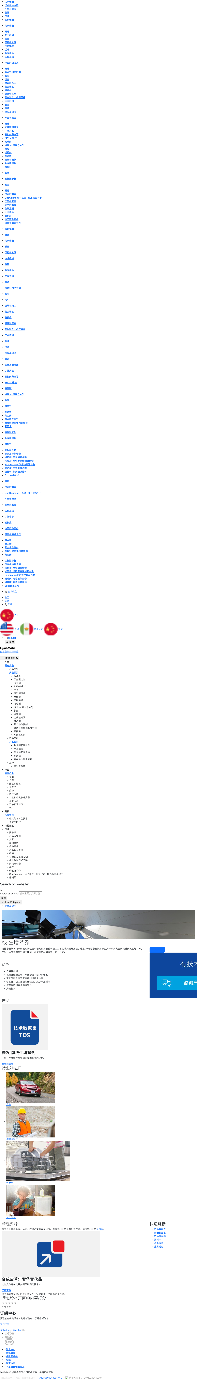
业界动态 (158, 1246)
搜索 (3, 898)
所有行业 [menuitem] (9, 773)
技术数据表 (10, 194)
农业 (7, 76)
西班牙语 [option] (39, 629)
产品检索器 (10, 201)
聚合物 (8, 156)
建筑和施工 (10, 83)
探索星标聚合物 (13, 453)
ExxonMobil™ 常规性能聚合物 (20, 464)
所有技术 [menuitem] (9, 815)
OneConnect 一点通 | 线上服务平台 (23, 197)
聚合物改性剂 (11, 419)
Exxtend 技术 (12, 475)
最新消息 (158, 1243)
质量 (7, 38)
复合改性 (9, 86)
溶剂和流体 (10, 159)
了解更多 (6, 1290)
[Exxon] (9, 1333)
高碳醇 (8, 141)
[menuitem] (11, 591)
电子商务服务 (11, 219)
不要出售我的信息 (15, 1366)
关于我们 (9, 35)
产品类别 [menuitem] (13, 672)
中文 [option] (60, 629)
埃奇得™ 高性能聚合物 (16, 457)
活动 (7, 49)
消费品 (8, 90)
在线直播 (9, 56)
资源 (8, 1360)
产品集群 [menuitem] (13, 742)
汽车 (7, 79)
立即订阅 (4, 1324)
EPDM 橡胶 (11, 138)
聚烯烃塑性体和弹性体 (16, 423)
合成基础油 (10, 112)
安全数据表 (10, 205)
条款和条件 (12, 1356)
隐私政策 (10, 1353)
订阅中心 (9, 212)
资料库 (8, 215)
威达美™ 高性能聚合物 (16, 468)
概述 (7, 31)
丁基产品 (9, 131)
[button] (9, 615)
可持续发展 (10, 42)
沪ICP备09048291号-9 (50, 1377)
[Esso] (9, 1342)
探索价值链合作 (13, 223)
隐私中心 (10, 1349)
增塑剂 (8, 152)
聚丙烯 (8, 426)
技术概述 (9, 46)
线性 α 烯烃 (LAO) (14, 145)
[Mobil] (9, 1337)
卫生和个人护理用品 (15, 97)
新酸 (7, 149)
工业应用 (9, 101)
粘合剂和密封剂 (13, 72)
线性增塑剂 (10, 906)
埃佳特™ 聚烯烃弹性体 (16, 471)
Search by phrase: (9, 893)
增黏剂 (8, 167)
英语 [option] (17, 629)
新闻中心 (9, 53)
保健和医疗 (10, 94)
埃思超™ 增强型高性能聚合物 (19, 461)
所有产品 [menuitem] (9, 665)
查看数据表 (7, 1064)
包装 (7, 108)
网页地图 (10, 1363)
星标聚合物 (10, 178)
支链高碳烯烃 (11, 127)
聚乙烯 (8, 415)
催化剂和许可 (11, 134)
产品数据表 (160, 1229)
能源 (7, 104)
